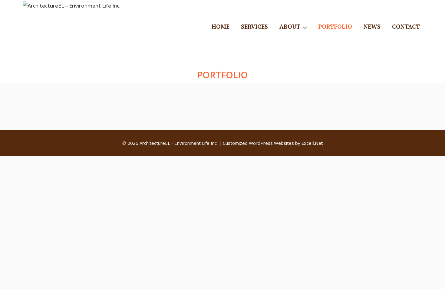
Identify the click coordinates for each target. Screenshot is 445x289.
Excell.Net (312, 143)
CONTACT (406, 26)
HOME (220, 26)
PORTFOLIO (335, 26)
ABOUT (289, 26)
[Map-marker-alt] (387, 61)
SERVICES (254, 26)
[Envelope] (370, 61)
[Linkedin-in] (354, 61)
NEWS (372, 26)
